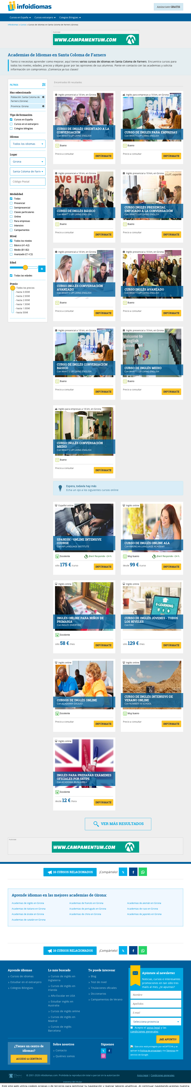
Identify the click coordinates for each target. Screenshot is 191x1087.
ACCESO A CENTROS (29, 1059)
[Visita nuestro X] (103, 1050)
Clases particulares (24, 211)
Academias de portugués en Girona (87, 908)
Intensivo (19, 225)
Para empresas (22, 220)
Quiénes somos (65, 1056)
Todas (17, 198)
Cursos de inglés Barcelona (59, 1028)
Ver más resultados (122, 823)
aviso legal (153, 1027)
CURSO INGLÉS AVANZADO (144, 289)
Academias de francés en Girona (86, 903)
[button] (20, 17)
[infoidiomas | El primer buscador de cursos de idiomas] (29, 7)
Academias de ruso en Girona (142, 908)
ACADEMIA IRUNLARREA (74, 782)
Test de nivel (98, 982)
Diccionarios (98, 993)
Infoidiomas (13, 25)
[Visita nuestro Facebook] (109, 1050)
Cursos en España (23, 119)
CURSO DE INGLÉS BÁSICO (76, 211)
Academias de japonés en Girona (144, 914)
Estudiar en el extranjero (25, 982)
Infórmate (104, 156)
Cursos (23, 25)
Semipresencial (22, 207)
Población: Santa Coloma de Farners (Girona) (25, 99)
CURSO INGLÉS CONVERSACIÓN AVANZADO (80, 287)
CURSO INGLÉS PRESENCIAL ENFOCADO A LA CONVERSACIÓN (149, 209)
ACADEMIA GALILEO (72, 703)
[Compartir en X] (123, 872)
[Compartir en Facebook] (133, 872)
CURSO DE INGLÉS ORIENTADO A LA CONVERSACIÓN (83, 130)
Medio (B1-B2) (21, 249)
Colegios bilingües (23, 128)
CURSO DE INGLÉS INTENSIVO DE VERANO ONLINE (149, 698)
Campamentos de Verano (106, 999)
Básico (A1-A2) (21, 245)
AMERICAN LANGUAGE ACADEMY (147, 546)
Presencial (19, 203)
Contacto (61, 1050)
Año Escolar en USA (62, 995)
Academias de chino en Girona (85, 914)
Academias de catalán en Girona (29, 919)
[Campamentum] (96, 44)
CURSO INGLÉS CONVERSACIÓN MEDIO (80, 444)
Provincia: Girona (20, 106)
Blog (93, 976)
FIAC (131, 624)
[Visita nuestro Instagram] (103, 1055)
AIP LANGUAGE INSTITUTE (75, 546)
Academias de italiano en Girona (29, 908)
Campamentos (21, 229)
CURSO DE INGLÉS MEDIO (143, 368)
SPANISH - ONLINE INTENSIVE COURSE (79, 541)
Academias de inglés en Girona (28, 903)
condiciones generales (144, 1031)
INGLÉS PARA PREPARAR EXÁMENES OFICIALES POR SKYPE (84, 777)
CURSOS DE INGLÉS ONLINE (77, 700)
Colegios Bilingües (21, 988)
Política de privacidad (150, 1050)
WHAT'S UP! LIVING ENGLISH (76, 135)
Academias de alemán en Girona (144, 903)
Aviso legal (142, 1075)
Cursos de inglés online (65, 1011)
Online (17, 216)
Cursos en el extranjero (26, 123)
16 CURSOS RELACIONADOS (72, 872)
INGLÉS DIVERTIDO (71, 624)
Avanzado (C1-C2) (23, 254)
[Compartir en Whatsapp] (143, 872)
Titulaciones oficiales (103, 988)
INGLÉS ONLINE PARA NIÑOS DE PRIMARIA (80, 619)
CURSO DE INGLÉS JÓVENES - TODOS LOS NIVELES (151, 619)
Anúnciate (168, 7)
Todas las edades (23, 275)
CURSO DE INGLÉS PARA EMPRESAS (151, 132)
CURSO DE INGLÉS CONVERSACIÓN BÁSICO (82, 366)
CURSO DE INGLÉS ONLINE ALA (147, 543)
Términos (170, 1050)
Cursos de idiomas (22, 976)
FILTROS (14, 84)
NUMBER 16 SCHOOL (140, 703)
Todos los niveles (23, 240)
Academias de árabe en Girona (28, 914)
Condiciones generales (162, 1075)
